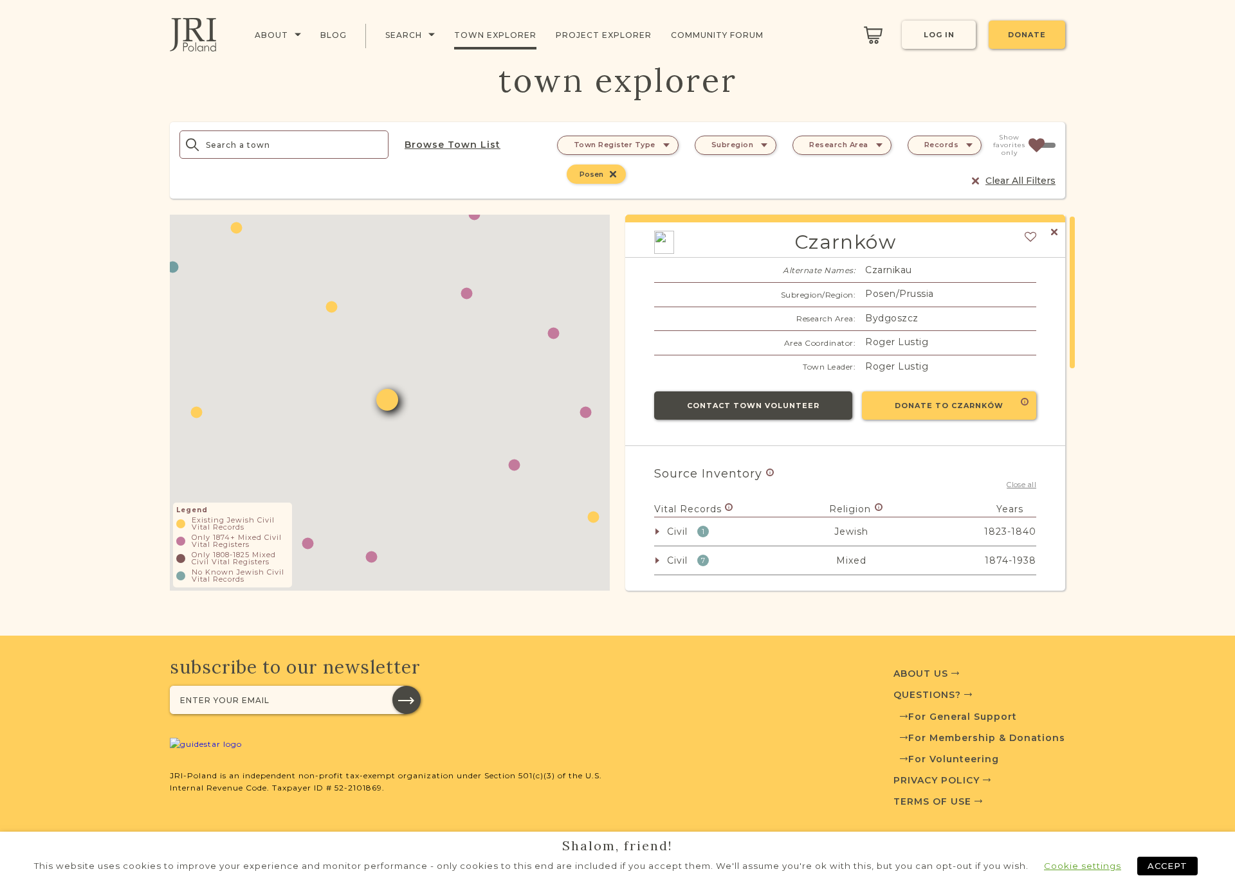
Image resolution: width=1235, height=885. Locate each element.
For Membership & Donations (986, 738)
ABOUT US (922, 673)
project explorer (604, 35)
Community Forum (717, 35)
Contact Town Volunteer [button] (753, 405)
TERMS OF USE (933, 801)
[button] (586, 412)
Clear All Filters (1020, 180)
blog (333, 35)
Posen (591, 174)
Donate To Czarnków (949, 405)
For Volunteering (953, 759)
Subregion (732, 144)
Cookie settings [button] (1082, 866)
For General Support (962, 716)
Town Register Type (614, 144)
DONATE (1027, 34)
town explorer (495, 35)
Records (941, 144)
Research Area (838, 144)
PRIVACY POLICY (938, 780)
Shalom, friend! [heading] (617, 846)
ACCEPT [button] (1167, 866)
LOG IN (939, 34)
